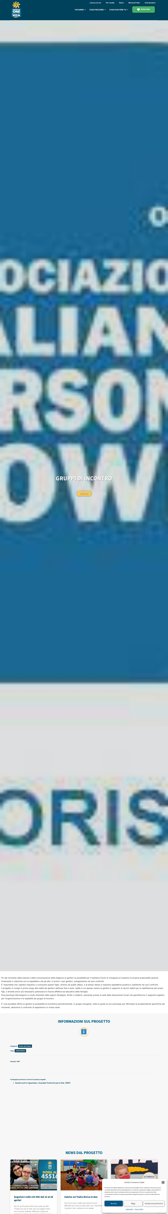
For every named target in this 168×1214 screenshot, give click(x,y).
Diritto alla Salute (25, 1046)
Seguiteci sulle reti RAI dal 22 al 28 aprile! (33, 1198)
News (121, 3)
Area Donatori (150, 3)
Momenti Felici (134, 3)
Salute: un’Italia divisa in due (81, 1197)
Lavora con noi (95, 3)
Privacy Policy (139, 1209)
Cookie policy (129, 1209)
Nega (133, 1203)
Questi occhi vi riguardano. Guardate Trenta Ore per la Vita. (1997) (42, 1083)
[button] (163, 1182)
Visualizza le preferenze (154, 1203)
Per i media (110, 3)
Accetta (114, 1203)
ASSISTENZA (20, 1051)
